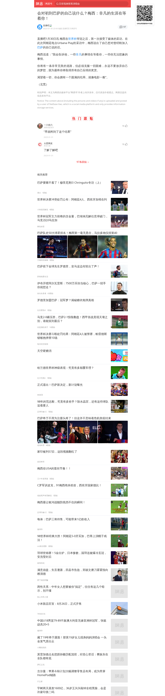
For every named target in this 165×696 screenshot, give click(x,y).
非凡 (79, 54)
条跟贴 (82, 162)
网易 (39, 3)
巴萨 (40, 47)
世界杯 (72, 39)
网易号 (48, 3)
